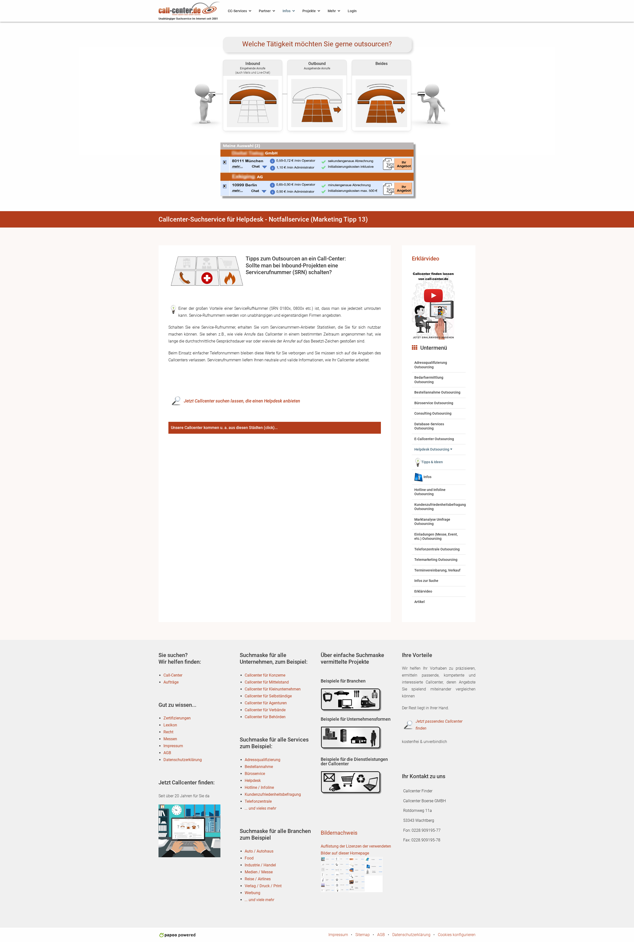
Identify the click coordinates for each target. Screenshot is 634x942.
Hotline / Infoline (259, 787)
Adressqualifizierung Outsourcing (430, 365)
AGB (167, 752)
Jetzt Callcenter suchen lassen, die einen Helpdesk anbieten (242, 400)
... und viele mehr (259, 899)
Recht (168, 732)
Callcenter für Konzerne (265, 675)
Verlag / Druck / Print (263, 886)
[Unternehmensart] (352, 738)
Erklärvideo (425, 259)
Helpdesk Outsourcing (431, 449)
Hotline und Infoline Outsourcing (430, 492)
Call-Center (172, 675)
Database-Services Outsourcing (429, 426)
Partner (265, 11)
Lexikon (170, 725)
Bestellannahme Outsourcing (437, 392)
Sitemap (362, 934)
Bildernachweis (339, 833)
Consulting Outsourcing (432, 413)
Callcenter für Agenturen (266, 703)
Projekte (309, 11)
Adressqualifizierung (262, 759)
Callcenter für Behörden (265, 716)
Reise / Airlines (258, 879)
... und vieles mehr (260, 808)
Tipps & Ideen (432, 462)
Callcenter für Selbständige (268, 696)
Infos (287, 11)
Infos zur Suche (426, 581)
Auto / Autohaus (259, 851)
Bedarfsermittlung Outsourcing (428, 379)
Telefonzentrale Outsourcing (437, 549)
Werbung (252, 892)
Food (249, 858)
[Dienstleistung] (352, 782)
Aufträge (171, 682)
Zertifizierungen (177, 718)
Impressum (173, 745)
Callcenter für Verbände (265, 710)
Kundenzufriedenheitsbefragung (273, 794)
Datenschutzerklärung (182, 759)
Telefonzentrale (258, 801)
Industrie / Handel (260, 865)
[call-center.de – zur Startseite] (189, 8)
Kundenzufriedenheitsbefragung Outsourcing (440, 507)
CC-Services (237, 11)
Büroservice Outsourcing (433, 403)
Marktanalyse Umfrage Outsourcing (432, 521)
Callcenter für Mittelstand (267, 682)
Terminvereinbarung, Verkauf (437, 570)
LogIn (352, 11)
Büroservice (255, 773)
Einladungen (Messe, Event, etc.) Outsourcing (436, 536)
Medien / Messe (259, 872)
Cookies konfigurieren (457, 934)
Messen (170, 739)
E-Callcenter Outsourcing (434, 439)
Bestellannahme (259, 766)
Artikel (419, 602)
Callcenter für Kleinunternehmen (273, 689)
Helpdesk (253, 780)
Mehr (332, 11)
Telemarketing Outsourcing (435, 560)
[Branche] (352, 699)
